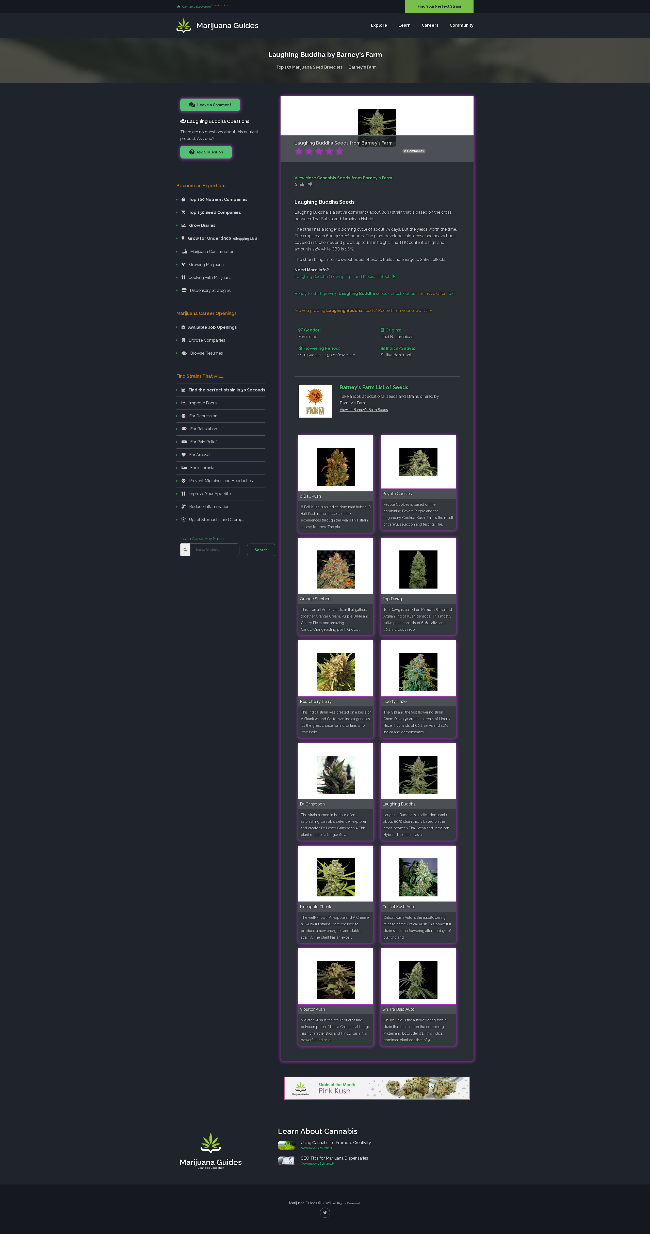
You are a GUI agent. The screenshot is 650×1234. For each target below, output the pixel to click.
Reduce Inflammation (209, 506)
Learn (404, 25)
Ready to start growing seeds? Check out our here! (375, 293)
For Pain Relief (203, 441)
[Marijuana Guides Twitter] (325, 1213)
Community (462, 25)
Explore (379, 25)
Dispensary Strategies (210, 290)
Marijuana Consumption (211, 251)
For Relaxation (203, 428)
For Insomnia (201, 467)
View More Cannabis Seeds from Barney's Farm (343, 178)
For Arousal (199, 454)
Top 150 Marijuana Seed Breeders (309, 67)
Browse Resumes (206, 353)
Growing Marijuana (206, 264)
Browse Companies (206, 340)
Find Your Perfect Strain (439, 6)
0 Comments (414, 151)
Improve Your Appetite (209, 493)
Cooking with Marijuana (209, 277)
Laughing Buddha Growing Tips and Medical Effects (344, 276)
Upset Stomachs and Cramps (216, 519)
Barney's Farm (363, 67)
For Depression (202, 416)
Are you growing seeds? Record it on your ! (364, 310)
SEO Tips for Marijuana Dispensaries (334, 1158)
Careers (430, 25)
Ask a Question (209, 152)
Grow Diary (421, 310)
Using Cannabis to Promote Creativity (336, 1142)
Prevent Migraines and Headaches (220, 480)
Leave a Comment (214, 105)
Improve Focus (202, 403)
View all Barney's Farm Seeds (364, 410)
